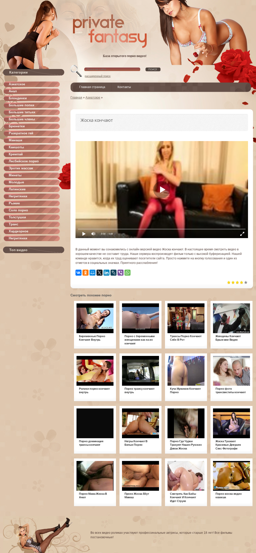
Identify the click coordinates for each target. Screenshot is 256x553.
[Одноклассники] (85, 273)
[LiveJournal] (113, 273)
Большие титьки (22, 112)
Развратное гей (21, 133)
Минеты (15, 175)
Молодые (16, 182)
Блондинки (18, 98)
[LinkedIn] (107, 273)
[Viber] (121, 273)
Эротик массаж (21, 168)
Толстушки (17, 217)
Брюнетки (17, 126)
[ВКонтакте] (79, 273)
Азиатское (17, 84)
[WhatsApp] (127, 273)
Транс (13, 224)
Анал (13, 91)
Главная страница (92, 87)
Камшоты (16, 147)
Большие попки (21, 105)
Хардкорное (18, 231)
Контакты (124, 87)
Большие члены (22, 119)
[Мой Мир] (93, 273)
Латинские (17, 189)
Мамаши (15, 140)
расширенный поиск (97, 76)
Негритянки (18, 196)
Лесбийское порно (24, 161)
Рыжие (14, 203)
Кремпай (16, 154)
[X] (99, 273)
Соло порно (18, 210)
